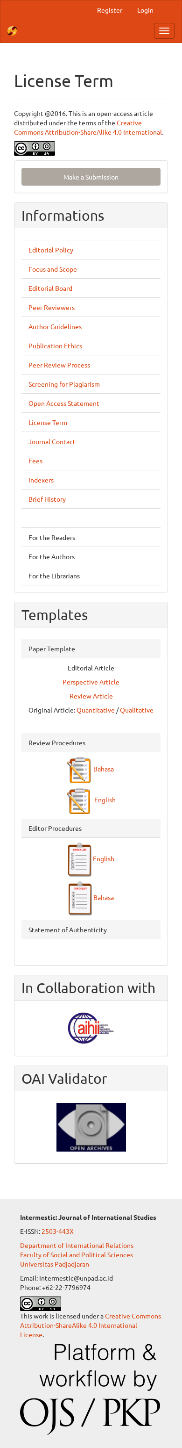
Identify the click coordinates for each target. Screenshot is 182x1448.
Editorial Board (50, 288)
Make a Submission (91, 177)
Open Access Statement (63, 403)
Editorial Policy (50, 249)
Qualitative (137, 710)
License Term (47, 422)
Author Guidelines (55, 326)
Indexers (41, 479)
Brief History (47, 499)
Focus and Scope (52, 269)
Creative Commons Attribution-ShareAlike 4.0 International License (90, 1325)
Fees (35, 460)
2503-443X (58, 1231)
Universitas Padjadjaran (54, 1264)
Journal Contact (52, 441)
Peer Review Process (59, 364)
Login (145, 10)
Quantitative (96, 710)
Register (109, 10)
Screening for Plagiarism (64, 384)
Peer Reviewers (51, 307)
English (103, 799)
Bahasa (103, 768)
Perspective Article (91, 681)
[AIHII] (91, 1027)
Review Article (91, 696)
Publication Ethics (55, 345)
